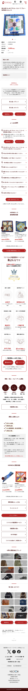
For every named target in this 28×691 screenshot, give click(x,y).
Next (25, 228)
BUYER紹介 (14, 534)
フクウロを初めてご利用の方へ (14, 540)
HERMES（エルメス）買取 (8, 631)
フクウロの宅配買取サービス (14, 522)
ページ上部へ (14, 639)
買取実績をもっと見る (14, 502)
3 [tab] (15, 39)
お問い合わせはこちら (13, 199)
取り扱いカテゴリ (14, 107)
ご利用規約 (9, 665)
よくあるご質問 (8, 656)
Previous (2, 228)
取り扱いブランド (14, 101)
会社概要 (8, 659)
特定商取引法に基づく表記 (14, 661)
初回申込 (7, 114)
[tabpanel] (14, 25)
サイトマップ (19, 659)
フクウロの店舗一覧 (19, 656)
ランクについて (14, 508)
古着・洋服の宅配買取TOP (7, 630)
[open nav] (25, 2)
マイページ (20, 114)
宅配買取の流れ (14, 407)
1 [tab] (12, 39)
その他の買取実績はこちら (13, 250)
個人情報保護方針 (17, 665)
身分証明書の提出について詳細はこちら (14, 455)
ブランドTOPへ (13, 515)
